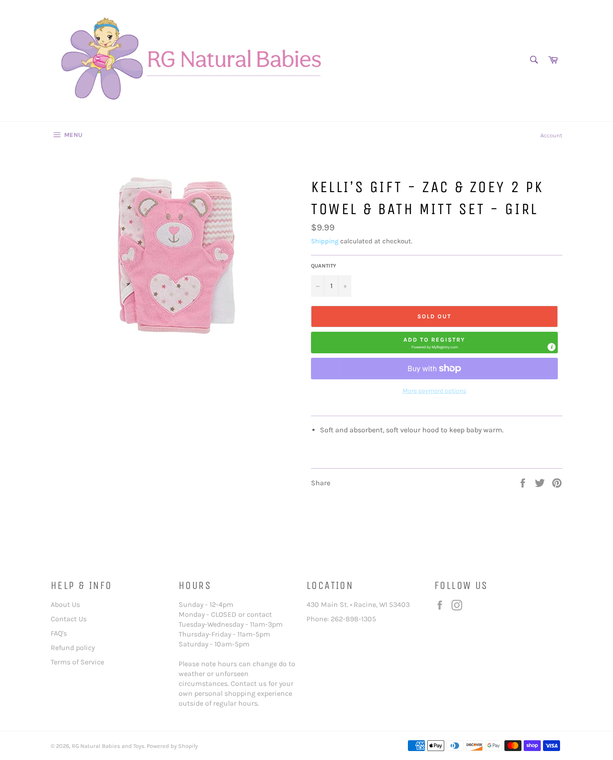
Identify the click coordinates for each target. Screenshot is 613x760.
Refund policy (73, 647)
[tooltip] (551, 347)
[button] (434, 342)
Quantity (323, 266)
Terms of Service (77, 662)
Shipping (324, 241)
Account (551, 135)
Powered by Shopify (172, 745)
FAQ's (59, 633)
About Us (65, 604)
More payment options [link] (434, 391)
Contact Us (69, 619)
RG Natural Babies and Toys (108, 745)
